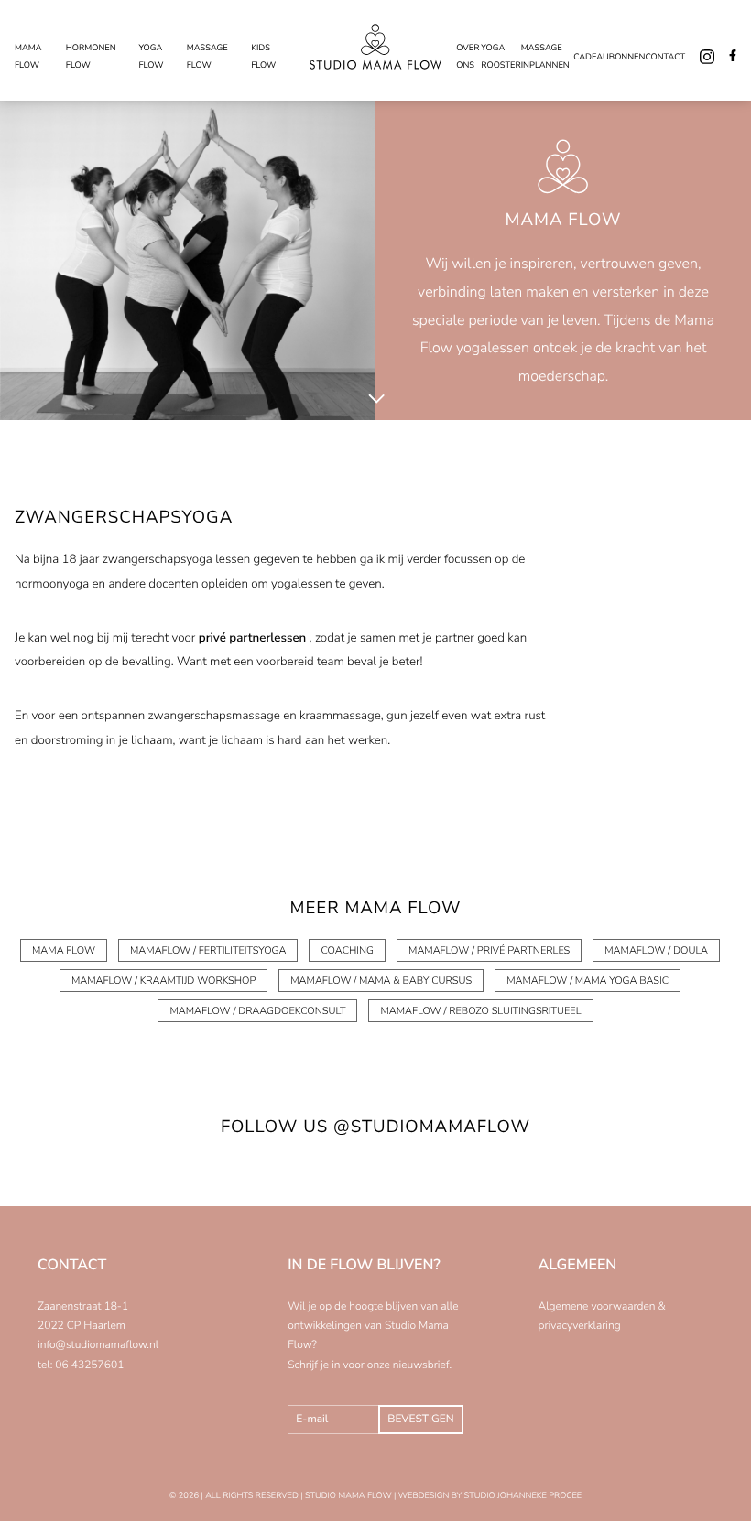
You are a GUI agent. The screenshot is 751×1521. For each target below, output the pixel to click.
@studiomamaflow (431, 1126)
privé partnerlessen (253, 638)
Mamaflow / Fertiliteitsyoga (208, 950)
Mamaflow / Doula (656, 950)
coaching (347, 950)
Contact (665, 57)
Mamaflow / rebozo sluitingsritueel (480, 1011)
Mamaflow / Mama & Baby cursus (381, 980)
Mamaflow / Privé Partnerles (489, 950)
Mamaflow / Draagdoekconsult (257, 1011)
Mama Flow (63, 950)
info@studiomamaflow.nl (98, 1345)
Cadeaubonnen (609, 57)
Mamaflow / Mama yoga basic (587, 980)
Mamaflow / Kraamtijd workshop (163, 980)
